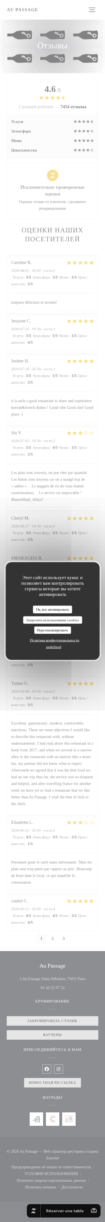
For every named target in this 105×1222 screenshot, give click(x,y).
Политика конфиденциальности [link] (54, 640)
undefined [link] (53, 647)
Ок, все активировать (52, 609)
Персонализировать (52, 630)
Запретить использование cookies (52, 620)
